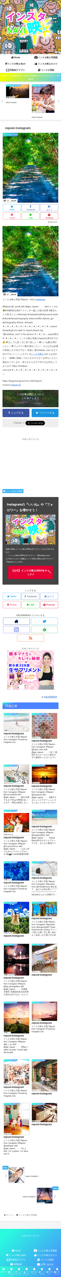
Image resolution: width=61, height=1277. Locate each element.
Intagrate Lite (16, 385)
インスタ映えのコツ (47, 1255)
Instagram (40, 299)
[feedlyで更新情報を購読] (44, 629)
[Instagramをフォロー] (16, 629)
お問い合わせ (47, 1264)
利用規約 (17, 1264)
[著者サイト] (16, 621)
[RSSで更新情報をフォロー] (30, 637)
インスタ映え (37, 353)
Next (58, 101)
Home (18, 1250)
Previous (2, 101)
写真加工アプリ (17, 1259)
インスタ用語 (47, 1259)
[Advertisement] (30, 463)
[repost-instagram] (30, 295)
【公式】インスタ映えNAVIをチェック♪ (30, 572)
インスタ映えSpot (17, 1255)
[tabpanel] (17, 101)
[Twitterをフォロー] (44, 621)
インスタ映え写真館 (14, 491)
